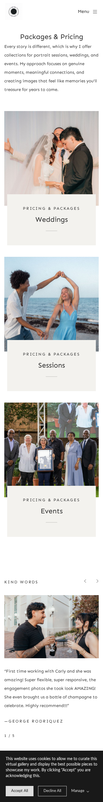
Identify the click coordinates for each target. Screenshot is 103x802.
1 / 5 (9, 735)
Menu (83, 11)
